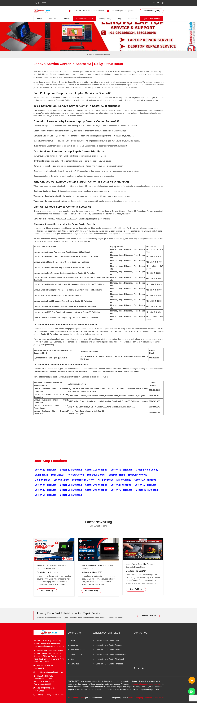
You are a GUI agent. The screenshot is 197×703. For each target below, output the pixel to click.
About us (52, 19)
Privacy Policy (105, 19)
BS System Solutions (76, 698)
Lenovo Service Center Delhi (107, 640)
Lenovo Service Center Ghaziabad (109, 659)
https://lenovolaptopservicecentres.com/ (145, 684)
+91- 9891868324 (44, 688)
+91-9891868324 (153, 19)
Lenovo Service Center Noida (107, 650)
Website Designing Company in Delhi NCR (145, 698)
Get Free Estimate (148, 616)
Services (66, 19)
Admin (42, 572)
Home (39, 19)
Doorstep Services (77, 650)
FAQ (35, 3)
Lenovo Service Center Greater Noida (110, 654)
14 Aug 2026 (52, 572)
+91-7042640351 (44, 666)
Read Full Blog (47, 590)
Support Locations (83, 19)
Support (43, 3)
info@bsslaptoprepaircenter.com (50, 672)
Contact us (132, 19)
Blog (119, 19)
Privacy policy (76, 654)
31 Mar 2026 (141, 571)
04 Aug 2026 (97, 572)
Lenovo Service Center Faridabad (109, 664)
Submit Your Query (152, 11)
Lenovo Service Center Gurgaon (108, 645)
